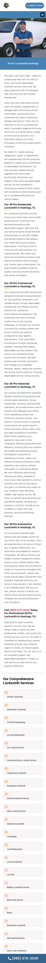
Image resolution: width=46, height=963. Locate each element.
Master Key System (15, 900)
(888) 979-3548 (20, 610)
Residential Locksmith (16, 925)
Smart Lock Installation (16, 951)
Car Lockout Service (15, 747)
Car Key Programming (16, 722)
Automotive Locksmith (16, 709)
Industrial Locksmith (15, 824)
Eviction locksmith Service (18, 798)
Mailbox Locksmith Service (18, 887)
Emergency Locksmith (16, 786)
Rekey (9, 912)
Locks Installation (14, 862)
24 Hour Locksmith (15, 697)
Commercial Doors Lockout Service (21, 760)
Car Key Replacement (16, 735)
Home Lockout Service (16, 811)
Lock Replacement (14, 849)
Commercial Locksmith (16, 773)
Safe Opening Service (16, 938)
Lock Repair (12, 836)
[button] (42, 14)
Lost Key (10, 874)
